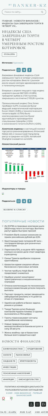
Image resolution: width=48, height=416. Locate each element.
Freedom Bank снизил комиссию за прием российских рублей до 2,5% (22, 236)
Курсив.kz (18, 62)
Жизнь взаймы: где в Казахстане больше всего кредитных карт (21, 333)
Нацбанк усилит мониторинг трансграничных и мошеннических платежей (22, 279)
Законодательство (28, 379)
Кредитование (34, 349)
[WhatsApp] (18, 70)
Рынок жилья (23, 355)
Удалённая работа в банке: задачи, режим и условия (22, 304)
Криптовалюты (28, 361)
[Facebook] (29, 70)
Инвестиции (9, 367)
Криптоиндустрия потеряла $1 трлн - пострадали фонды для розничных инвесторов (23, 243)
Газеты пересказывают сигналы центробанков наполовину (21, 319)
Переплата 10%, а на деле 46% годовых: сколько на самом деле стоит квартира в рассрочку (24, 251)
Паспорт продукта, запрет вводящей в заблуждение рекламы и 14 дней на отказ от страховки (24, 296)
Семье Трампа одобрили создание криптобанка (22, 259)
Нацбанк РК (9, 361)
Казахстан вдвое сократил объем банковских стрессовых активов (21, 265)
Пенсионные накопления (16, 373)
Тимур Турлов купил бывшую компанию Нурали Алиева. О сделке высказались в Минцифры (23, 311)
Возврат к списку (15, 210)
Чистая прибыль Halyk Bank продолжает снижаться (18, 272)
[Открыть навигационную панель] (37, 404)
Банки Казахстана (13, 349)
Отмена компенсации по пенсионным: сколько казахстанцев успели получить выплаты (24, 288)
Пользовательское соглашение (24, 390)
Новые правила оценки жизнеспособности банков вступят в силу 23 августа (23, 326)
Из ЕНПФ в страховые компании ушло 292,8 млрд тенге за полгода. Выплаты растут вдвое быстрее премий (24, 228)
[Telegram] (24, 70)
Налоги (7, 355)
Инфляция (8, 379)
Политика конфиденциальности (24, 386)
